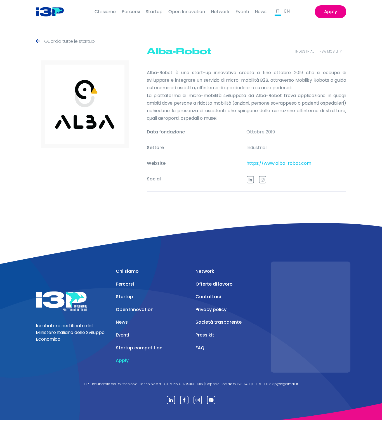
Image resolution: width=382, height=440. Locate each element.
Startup (154, 11)
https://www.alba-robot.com (278, 163)
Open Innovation (186, 11)
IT (278, 11)
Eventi (242, 11)
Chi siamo (105, 11)
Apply (330, 11)
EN (287, 11)
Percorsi (131, 11)
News (261, 11)
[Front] (54, 11)
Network (220, 11)
